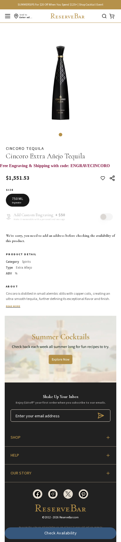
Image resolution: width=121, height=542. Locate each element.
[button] (60, 134)
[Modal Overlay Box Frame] (60, 169)
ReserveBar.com (69, 517)
